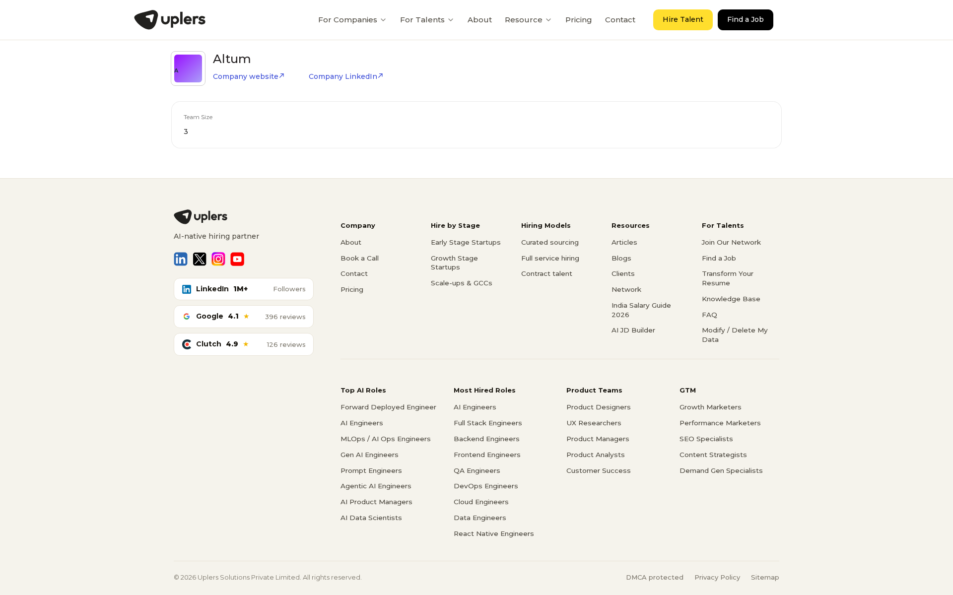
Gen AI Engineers (369, 455)
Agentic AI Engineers (375, 486)
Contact (620, 19)
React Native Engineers (494, 533)
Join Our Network (731, 242)
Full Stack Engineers (488, 423)
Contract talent (546, 273)
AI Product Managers (376, 502)
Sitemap (765, 577)
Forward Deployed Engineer (388, 407)
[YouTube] (237, 259)
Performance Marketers (720, 423)
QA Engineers (477, 470)
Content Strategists (713, 455)
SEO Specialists (706, 439)
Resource (524, 19)
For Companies (347, 19)
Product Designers (598, 407)
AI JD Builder (633, 330)
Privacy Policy (717, 577)
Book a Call (359, 258)
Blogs (621, 258)
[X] (199, 259)
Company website (245, 76)
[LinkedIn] (181, 259)
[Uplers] (169, 20)
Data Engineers (480, 518)
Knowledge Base (731, 299)
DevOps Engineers (486, 486)
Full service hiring (550, 258)
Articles (624, 242)
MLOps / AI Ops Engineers (385, 439)
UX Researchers (593, 423)
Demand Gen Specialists (721, 470)
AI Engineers (361, 423)
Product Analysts (595, 455)
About (480, 19)
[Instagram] (218, 259)
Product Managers (597, 439)
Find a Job (745, 19)
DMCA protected (654, 577)
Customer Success (598, 470)
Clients (623, 273)
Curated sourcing (550, 242)
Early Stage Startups (466, 242)
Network (626, 289)
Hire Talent (683, 19)
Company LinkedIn (343, 76)
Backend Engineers (487, 439)
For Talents (422, 19)
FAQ (709, 315)
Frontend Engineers (487, 455)
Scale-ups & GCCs (461, 283)
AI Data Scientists (371, 518)
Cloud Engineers (481, 502)
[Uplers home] (244, 216)
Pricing (578, 19)
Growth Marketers (711, 407)
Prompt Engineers (371, 470)
